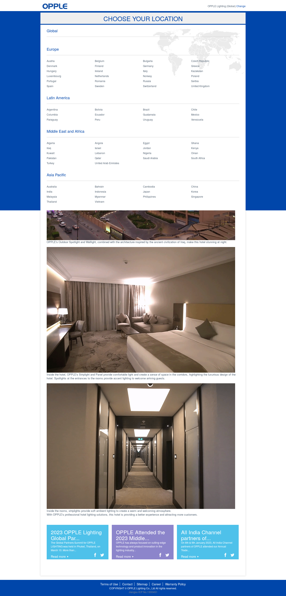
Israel (98, 148)
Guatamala (149, 114)
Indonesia (100, 191)
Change (241, 6)
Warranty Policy (175, 584)
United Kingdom (200, 86)
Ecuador (99, 114)
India (49, 191)
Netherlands (102, 76)
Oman (194, 153)
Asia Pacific (56, 174)
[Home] (63, 6)
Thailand (52, 201)
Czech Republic (200, 61)
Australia (52, 186)
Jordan (147, 148)
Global (52, 30)
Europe (53, 49)
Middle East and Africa (65, 131)
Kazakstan (197, 71)
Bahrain (99, 186)
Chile (194, 109)
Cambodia (149, 186)
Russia (147, 81)
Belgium (99, 61)
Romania (100, 81)
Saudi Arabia (150, 158)
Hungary (52, 71)
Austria (51, 61)
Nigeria (147, 153)
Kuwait (50, 153)
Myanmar (100, 196)
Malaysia (52, 196)
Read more (58, 556)
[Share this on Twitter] (102, 555)
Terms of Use (109, 584)
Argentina (52, 109)
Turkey (50, 163)
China (194, 186)
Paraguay (52, 119)
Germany (148, 66)
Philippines (149, 196)
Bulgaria (148, 61)
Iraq (49, 148)
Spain (50, 86)
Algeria (51, 143)
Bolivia (99, 109)
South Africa (198, 158)
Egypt (146, 143)
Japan (146, 191)
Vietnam (99, 201)
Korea (194, 191)
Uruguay (148, 119)
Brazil (146, 109)
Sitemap (142, 584)
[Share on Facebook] (95, 555)
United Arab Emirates (107, 163)
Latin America (58, 97)
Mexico (195, 114)
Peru (97, 119)
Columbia (52, 114)
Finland (99, 66)
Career (156, 584)
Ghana (195, 143)
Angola (99, 143)
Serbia (195, 81)
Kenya (194, 148)
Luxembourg (54, 76)
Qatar (98, 158)
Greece (195, 66)
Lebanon (100, 153)
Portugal (51, 81)
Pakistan (52, 158)
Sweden (99, 86)
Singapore (197, 196)
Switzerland (149, 86)
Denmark (52, 66)
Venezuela (197, 119)
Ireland (99, 71)
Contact (127, 584)
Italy (145, 71)
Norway (147, 76)
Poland (195, 76)
